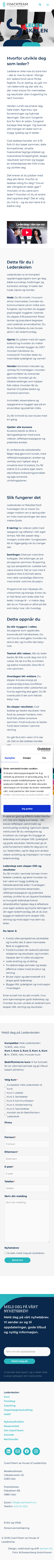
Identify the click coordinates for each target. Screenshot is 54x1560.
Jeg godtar (27, 808)
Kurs (7, 1396)
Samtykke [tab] (10, 757)
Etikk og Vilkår (12, 1522)
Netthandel (11, 1439)
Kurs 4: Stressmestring (19, 1104)
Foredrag (9, 1401)
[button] (40, 5)
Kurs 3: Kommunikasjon (20, 1100)
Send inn (17, 1260)
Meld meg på (19, 1361)
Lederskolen (11, 1392)
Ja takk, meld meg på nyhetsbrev (25, 1253)
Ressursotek (11, 1426)
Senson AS (46, 1548)
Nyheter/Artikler (14, 1421)
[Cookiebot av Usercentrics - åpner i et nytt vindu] (38, 750)
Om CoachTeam (14, 1430)
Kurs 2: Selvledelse (17, 1096)
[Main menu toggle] (48, 4)
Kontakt (9, 1434)
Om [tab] (44, 757)
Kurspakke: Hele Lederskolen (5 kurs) (24, 1086)
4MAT (7, 1414)
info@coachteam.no (24, 1502)
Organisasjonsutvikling (18, 1410)
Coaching (10, 1405)
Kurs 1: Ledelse (15, 1092)
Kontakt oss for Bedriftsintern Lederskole (23, 1114)
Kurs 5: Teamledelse (18, 1108)
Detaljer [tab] (27, 757)
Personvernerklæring (16, 1528)
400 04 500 (21, 1506)
